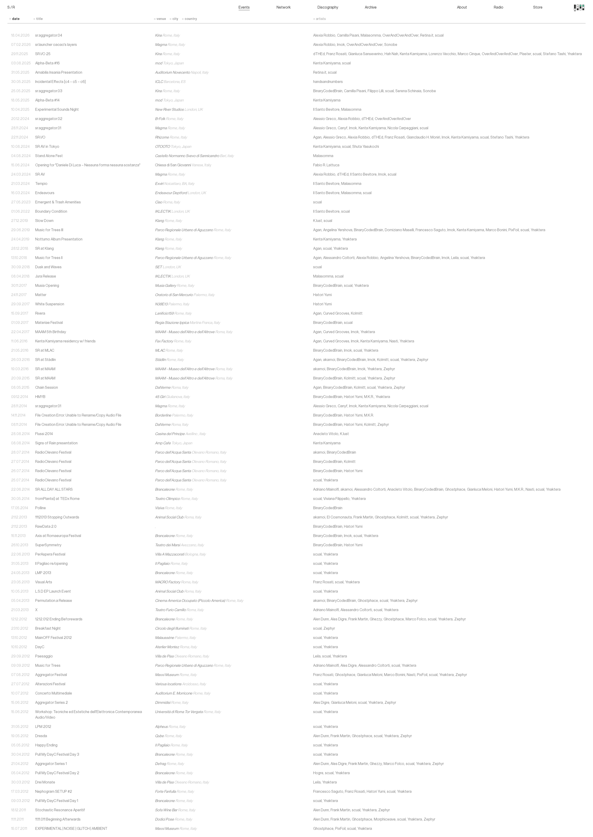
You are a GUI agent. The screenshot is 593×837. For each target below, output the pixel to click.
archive (371, 7)
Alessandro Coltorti (339, 258)
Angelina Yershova (337, 230)
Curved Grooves (336, 313)
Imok (341, 45)
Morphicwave (385, 819)
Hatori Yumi (322, 295)
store (538, 7)
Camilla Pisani (348, 35)
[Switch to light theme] (580, 7)
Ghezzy (376, 619)
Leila (455, 258)
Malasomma (371, 35)
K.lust (317, 221)
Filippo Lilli (376, 91)
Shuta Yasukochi (365, 146)
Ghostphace (455, 489)
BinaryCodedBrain (327, 91)
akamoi (329, 360)
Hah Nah (391, 54)
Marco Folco (416, 619)
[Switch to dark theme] (583, 7)
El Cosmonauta (339, 517)
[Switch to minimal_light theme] (575, 7)
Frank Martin (363, 517)
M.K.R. (369, 397)
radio (498, 7)
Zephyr (422, 360)
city (174, 19)
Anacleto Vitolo (325, 434)
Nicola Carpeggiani (403, 128)
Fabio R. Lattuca (326, 165)
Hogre (318, 773)
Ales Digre (339, 619)
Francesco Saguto (431, 230)
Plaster (525, 54)
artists (319, 19)
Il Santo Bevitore (326, 109)
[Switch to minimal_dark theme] (578, 7)
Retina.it (426, 35)
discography (328, 7)
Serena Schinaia (408, 91)
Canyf (342, 128)
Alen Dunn (321, 619)
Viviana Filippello (336, 499)
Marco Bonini (496, 230)
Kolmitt (357, 313)
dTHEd (319, 54)
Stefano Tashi (554, 54)
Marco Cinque (469, 54)
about (462, 7)
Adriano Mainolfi (326, 489)
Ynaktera (574, 54)
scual (439, 35)
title (38, 19)
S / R (11, 7)
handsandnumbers (328, 82)
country (189, 19)
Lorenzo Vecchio (442, 54)
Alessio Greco (324, 119)
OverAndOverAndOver (400, 35)
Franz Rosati (336, 54)
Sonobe (390, 45)
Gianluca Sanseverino (365, 54)
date (14, 19)
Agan (317, 137)
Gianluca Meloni (479, 489)
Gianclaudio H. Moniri (423, 137)
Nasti (393, 341)
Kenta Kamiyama (413, 54)
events (244, 7)
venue (160, 19)
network (284, 7)
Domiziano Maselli (399, 230)
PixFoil (513, 230)
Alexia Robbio (324, 35)
